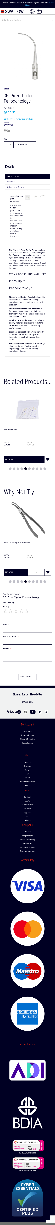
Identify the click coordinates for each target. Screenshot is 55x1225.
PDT (27, 816)
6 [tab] (29, 468)
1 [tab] (10, 468)
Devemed (27, 809)
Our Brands (27, 797)
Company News (27, 836)
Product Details (13, 176)
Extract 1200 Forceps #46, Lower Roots (17, 543)
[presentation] (3, 3)
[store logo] (12, 11)
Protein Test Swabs (10, 430)
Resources (11, 182)
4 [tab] (21, 468)
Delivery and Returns (16, 187)
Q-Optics (27, 820)
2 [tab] (14, 468)
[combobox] (27, 20)
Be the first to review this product (18, 119)
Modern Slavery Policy (27, 839)
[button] (48, 459)
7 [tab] (33, 468)
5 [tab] (25, 468)
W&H (6, 88)
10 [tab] (44, 468)
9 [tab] (41, 468)
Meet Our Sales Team (27, 782)
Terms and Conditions (27, 851)
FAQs (27, 774)
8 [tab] (37, 468)
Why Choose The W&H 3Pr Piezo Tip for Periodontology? (27, 281)
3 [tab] (18, 468)
